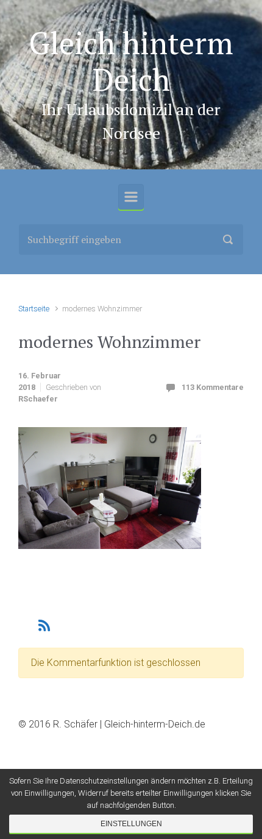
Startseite (33, 308)
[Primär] (131, 197)
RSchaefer (38, 398)
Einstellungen (131, 824)
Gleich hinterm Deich (131, 61)
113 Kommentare (213, 387)
